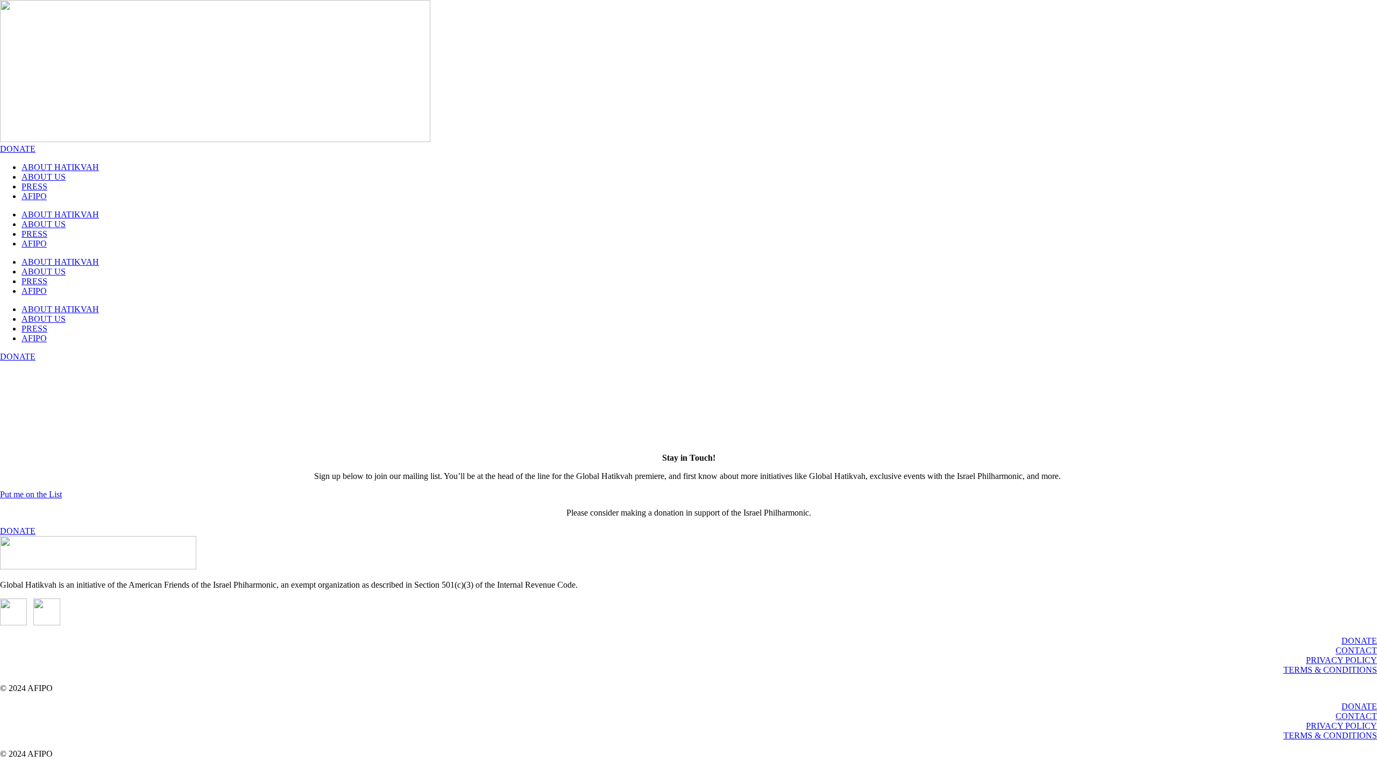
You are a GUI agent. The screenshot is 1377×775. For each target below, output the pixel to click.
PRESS (34, 186)
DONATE (1359, 640)
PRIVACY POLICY (1341, 660)
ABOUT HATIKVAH (60, 167)
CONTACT (1356, 650)
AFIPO (34, 196)
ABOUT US (44, 176)
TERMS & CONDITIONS (1330, 669)
